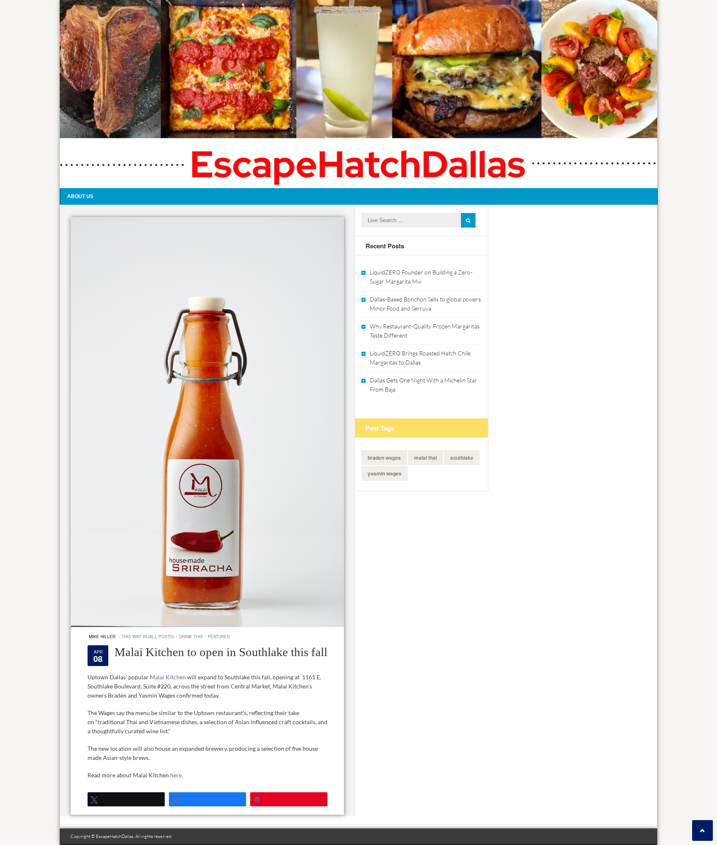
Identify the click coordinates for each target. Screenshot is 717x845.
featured (219, 636)
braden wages (384, 457)
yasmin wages (385, 473)
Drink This (191, 636)
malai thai (425, 457)
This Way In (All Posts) (148, 636)
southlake (461, 457)
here (176, 775)
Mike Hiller (102, 636)
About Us (80, 196)
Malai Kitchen (168, 677)
